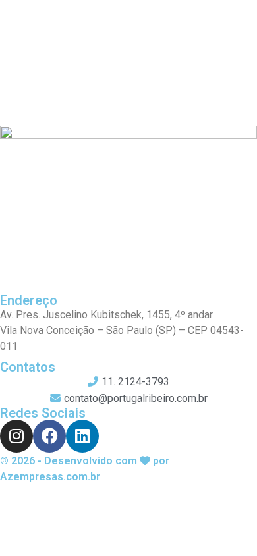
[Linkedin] (82, 436)
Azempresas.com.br (50, 476)
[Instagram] (16, 436)
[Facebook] (49, 436)
